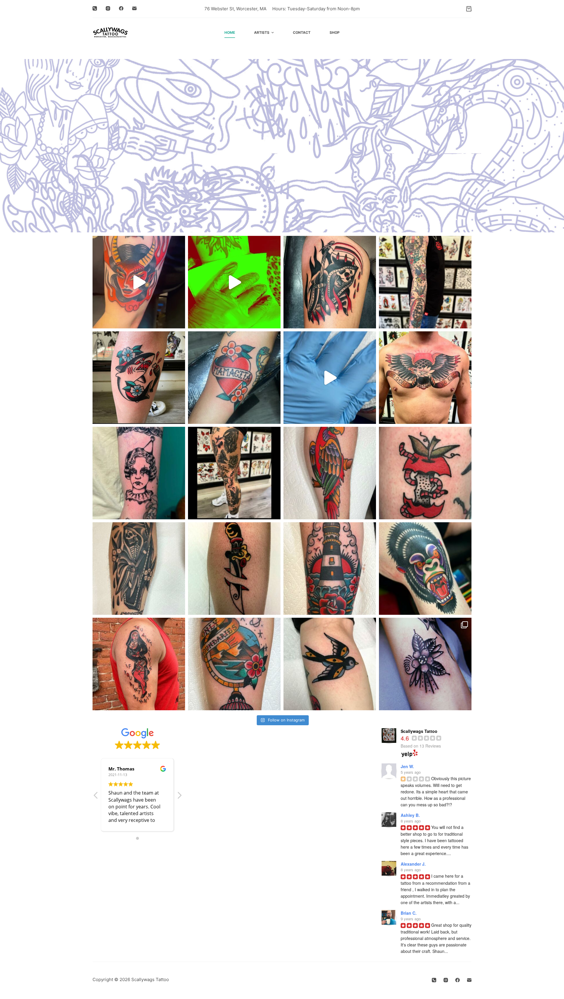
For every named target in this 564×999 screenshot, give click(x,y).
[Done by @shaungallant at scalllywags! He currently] (329, 568)
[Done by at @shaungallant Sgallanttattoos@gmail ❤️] (329, 473)
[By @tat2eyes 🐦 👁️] (329, 664)
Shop (335, 32)
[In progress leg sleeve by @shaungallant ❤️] (234, 473)
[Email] (134, 8)
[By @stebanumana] (234, 377)
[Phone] (95, 8)
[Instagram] (108, 8)
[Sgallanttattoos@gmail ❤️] (425, 568)
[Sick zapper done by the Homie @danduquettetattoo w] (139, 473)
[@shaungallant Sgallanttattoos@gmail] (425, 377)
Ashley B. (410, 815)
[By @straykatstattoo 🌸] (425, 664)
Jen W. (407, 766)
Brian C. (409, 913)
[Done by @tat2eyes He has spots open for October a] (234, 568)
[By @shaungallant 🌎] (234, 664)
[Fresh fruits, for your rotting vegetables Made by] (425, 473)
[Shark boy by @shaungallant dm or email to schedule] (139, 377)
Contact (301, 32)
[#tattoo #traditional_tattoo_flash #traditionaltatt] (329, 377)
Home (229, 32)
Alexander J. (413, 864)
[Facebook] (121, 8)
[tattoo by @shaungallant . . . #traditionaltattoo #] (234, 282)
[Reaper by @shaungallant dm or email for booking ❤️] (139, 568)
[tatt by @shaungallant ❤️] (139, 282)
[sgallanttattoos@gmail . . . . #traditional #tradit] (329, 282)
